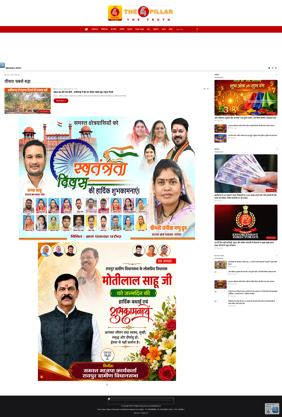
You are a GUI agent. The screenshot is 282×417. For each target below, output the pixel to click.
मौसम (170, 29)
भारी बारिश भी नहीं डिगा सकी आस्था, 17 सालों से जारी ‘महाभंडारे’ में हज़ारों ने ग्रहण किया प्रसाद (252, 263)
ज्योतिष (122, 29)
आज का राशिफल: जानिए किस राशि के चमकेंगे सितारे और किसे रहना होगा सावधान (251, 125)
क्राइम (164, 29)
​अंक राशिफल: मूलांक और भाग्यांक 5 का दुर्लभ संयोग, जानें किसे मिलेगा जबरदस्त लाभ (245, 118)
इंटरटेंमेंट (113, 29)
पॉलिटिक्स (104, 29)
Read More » (61, 101)
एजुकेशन (156, 29)
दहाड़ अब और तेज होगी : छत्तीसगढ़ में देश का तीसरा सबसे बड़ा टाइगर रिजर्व (83, 92)
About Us (137, 413)
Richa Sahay (59, 89)
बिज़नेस (129, 29)
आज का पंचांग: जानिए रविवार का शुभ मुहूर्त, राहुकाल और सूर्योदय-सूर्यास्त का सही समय (252, 135)
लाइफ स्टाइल (139, 29)
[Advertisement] (141, 49)
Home (8, 75)
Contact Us (144, 413)
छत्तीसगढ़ (95, 29)
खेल (148, 29)
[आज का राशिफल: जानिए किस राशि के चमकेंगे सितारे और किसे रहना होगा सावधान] (220, 129)
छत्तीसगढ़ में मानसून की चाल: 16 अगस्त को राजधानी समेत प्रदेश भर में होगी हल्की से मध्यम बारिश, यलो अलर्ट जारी (251, 302)
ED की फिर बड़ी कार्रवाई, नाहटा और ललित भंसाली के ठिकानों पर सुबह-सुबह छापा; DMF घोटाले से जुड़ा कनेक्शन (244, 244)
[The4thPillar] (141, 13)
